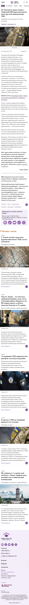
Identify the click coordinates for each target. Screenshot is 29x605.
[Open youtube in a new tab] (14, 222)
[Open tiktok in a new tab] (10, 222)
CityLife (15, 5)
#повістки (4, 207)
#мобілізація (10, 207)
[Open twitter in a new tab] (24, 222)
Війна (3, 5)
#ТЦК (9, 204)
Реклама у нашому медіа (7, 572)
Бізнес (20, 5)
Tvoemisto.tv (4, 166)
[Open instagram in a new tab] (19, 222)
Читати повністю (5, 286)
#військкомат (18, 207)
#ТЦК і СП (4, 204)
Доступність (4, 574)
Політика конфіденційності (8, 576)
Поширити (23, 51)
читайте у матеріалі (21, 164)
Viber (14, 181)
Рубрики (4, 564)
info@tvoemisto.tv (5, 553)
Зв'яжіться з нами (6, 577)
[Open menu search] (24, 2)
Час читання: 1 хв (11, 24)
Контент (3, 560)
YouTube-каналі (10, 200)
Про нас (3, 570)
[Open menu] (27, 2)
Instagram (9, 181)
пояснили (18, 69)
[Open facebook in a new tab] (5, 222)
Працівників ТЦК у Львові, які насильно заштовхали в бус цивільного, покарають (14, 97)
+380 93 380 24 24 (5, 550)
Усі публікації (9, 5)
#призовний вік (15, 204)
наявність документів (7, 145)
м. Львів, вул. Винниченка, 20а (9, 556)
